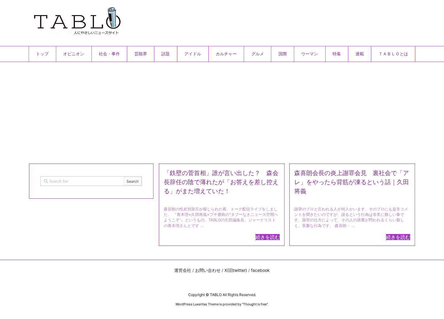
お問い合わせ (207, 270)
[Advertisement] (210, 110)
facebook (260, 270)
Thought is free (255, 304)
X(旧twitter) (235, 270)
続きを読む (268, 237)
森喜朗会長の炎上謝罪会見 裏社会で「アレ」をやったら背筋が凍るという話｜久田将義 (351, 182)
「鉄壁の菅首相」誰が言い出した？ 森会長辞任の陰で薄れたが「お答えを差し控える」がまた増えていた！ (221, 182)
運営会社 (182, 270)
